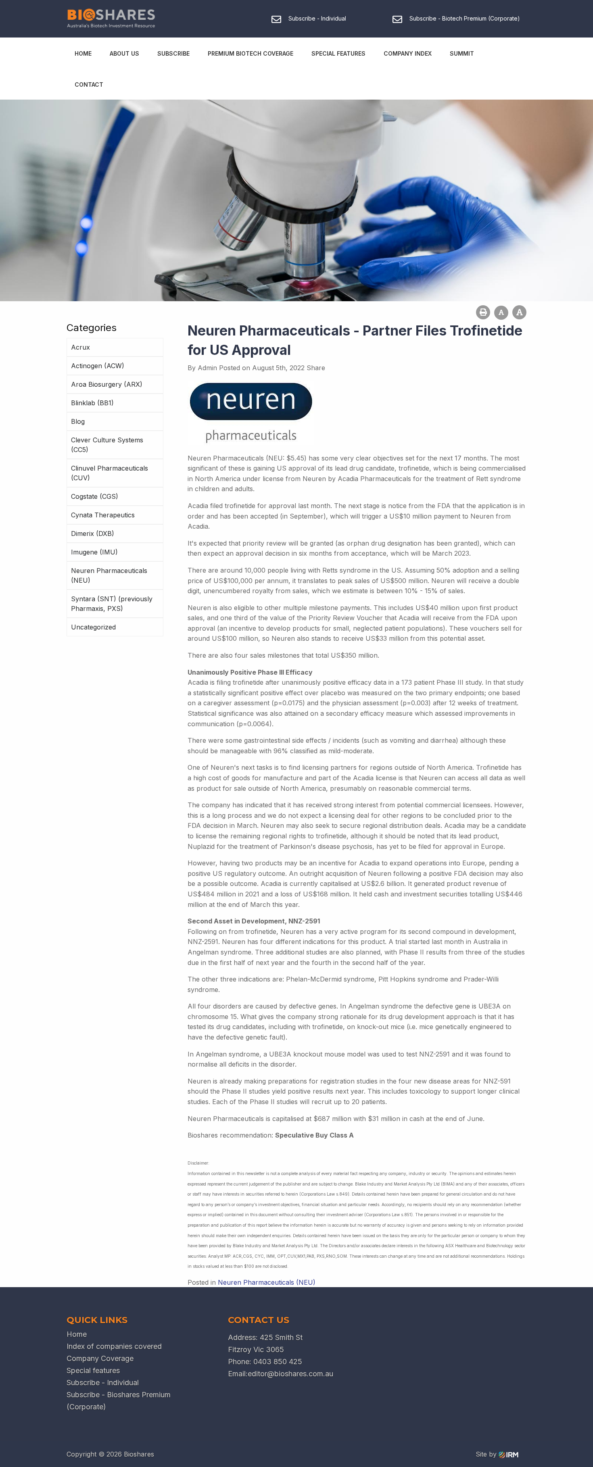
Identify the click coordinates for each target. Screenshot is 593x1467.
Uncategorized (93, 627)
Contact (89, 84)
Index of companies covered (114, 1346)
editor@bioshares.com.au (290, 1373)
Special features (93, 1370)
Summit (462, 53)
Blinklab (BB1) (92, 403)
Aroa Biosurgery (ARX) (106, 384)
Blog (78, 421)
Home (83, 53)
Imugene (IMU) (94, 552)
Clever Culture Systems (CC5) (107, 445)
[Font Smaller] (501, 313)
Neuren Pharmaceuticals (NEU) (109, 575)
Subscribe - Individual (103, 1382)
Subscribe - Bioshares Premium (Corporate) (119, 1400)
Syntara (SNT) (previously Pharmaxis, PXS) (111, 604)
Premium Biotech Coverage (250, 53)
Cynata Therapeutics (103, 515)
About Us (124, 53)
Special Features (338, 53)
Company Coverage (100, 1358)
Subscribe (173, 53)
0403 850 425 (277, 1361)
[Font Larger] (519, 312)
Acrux (80, 347)
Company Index (408, 53)
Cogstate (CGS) (94, 496)
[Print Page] (483, 312)
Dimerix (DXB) (92, 533)
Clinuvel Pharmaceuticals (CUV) (109, 473)
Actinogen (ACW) (97, 366)
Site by (487, 1454)
